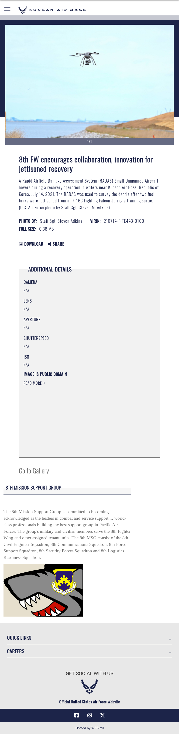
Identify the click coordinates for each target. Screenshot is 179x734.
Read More (33, 383)
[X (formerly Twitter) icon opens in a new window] (102, 715)
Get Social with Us (89, 673)
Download (33, 244)
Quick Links (19, 637)
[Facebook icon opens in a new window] (76, 715)
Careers (15, 651)
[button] (7, 10)
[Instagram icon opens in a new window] (89, 715)
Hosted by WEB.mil (90, 728)
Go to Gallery (34, 470)
